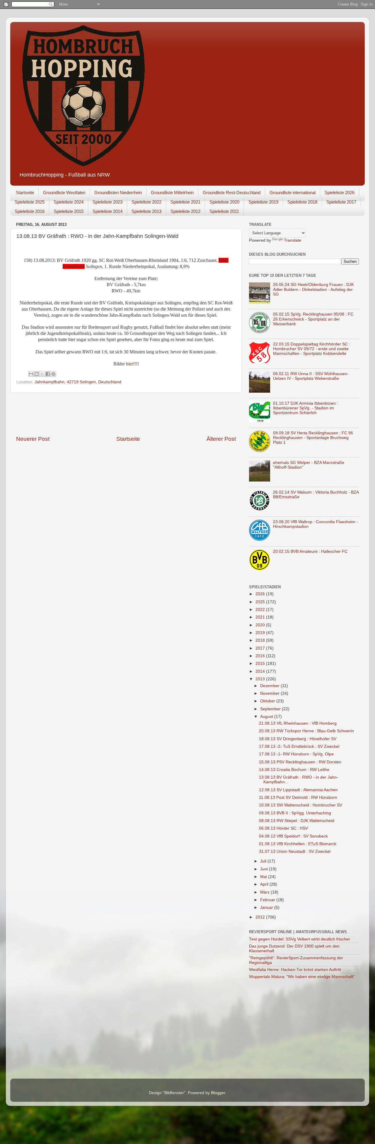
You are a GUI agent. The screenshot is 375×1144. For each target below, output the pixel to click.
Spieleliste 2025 (30, 201)
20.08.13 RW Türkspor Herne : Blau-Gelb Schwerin (306, 731)
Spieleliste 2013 (146, 211)
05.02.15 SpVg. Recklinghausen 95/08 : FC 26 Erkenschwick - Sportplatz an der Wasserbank (313, 319)
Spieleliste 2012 (185, 211)
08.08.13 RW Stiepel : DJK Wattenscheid (296, 820)
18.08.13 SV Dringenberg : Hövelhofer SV (297, 739)
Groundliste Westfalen (64, 192)
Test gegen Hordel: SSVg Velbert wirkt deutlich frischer (299, 939)
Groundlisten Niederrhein (118, 192)
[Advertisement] (126, 414)
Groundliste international (293, 192)
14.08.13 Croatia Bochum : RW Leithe (294, 769)
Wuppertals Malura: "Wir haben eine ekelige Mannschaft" (302, 976)
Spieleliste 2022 (146, 201)
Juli (263, 861)
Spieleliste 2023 (107, 201)
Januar (267, 907)
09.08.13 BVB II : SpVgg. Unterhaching (295, 813)
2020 (260, 625)
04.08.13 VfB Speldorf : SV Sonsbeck (293, 836)
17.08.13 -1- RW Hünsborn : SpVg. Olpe (296, 754)
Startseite (25, 192)
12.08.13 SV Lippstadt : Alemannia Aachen (298, 790)
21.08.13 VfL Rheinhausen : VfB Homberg (298, 723)
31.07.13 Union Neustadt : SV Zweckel (294, 851)
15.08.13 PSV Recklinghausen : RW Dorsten (300, 762)
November (270, 693)
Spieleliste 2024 (68, 201)
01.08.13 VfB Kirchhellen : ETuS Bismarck (297, 844)
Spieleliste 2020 (224, 201)
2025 (260, 602)
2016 (260, 656)
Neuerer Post (33, 439)
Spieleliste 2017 (341, 201)
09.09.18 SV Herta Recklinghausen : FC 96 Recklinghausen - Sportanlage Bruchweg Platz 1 (313, 438)
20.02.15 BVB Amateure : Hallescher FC (310, 551)
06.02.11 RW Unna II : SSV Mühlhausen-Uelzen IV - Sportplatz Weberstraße (311, 376)
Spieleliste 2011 (224, 211)
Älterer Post (221, 439)
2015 (260, 663)
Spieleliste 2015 (68, 211)
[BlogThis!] (37, 374)
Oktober (268, 701)
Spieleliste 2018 (302, 201)
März (265, 892)
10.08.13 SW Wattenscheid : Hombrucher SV (300, 805)
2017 (260, 648)
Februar (268, 900)
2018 (260, 640)
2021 (260, 617)
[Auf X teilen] (42, 374)
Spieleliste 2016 (30, 211)
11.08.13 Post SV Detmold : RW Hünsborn (298, 797)
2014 (260, 671)
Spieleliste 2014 (107, 211)
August (267, 716)
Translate (292, 240)
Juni (264, 869)
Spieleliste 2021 (185, 201)
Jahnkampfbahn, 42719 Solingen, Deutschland (78, 382)
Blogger (218, 1093)
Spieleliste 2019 (263, 201)
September (271, 709)
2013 (260, 679)
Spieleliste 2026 (339, 192)
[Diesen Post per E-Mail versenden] (31, 374)
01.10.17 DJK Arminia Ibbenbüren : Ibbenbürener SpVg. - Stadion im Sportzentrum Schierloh (305, 408)
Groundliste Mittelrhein (172, 192)
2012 (260, 917)
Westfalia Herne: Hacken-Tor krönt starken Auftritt (295, 969)
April (265, 884)
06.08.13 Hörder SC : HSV (283, 828)
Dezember (270, 686)
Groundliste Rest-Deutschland (231, 192)
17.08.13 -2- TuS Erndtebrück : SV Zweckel (299, 746)
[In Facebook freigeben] (48, 374)
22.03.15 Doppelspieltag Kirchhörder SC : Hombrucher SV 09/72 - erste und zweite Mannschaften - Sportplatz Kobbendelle (311, 349)
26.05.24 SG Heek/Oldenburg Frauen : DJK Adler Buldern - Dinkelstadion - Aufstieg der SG (313, 289)
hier (129, 363)
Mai (264, 876)
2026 (260, 594)
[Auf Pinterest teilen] (53, 374)
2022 (260, 609)
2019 (260, 633)
